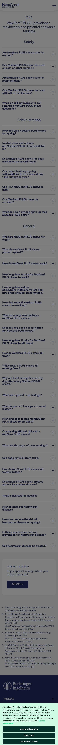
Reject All (29, 735)
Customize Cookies (29, 741)
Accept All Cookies (29, 729)
